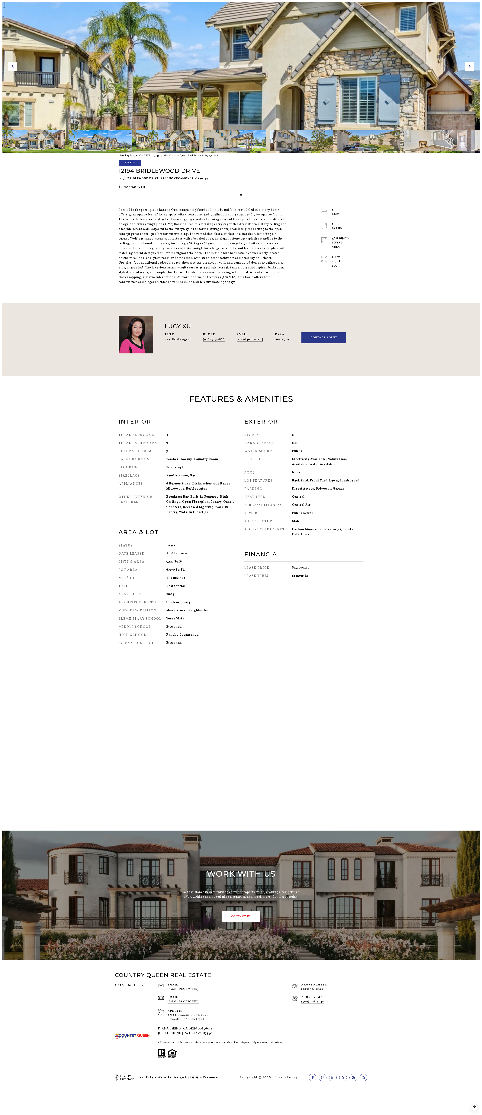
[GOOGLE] (353, 1077)
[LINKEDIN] (333, 1077)
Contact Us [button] (241, 916)
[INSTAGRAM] (322, 1077)
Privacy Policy (286, 1077)
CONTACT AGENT (323, 338)
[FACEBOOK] (312, 1077)
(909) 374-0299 (312, 989)
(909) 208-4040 (312, 1002)
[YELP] (343, 1077)
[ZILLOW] (363, 1077)
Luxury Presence (204, 1077)
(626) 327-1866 (214, 339)
